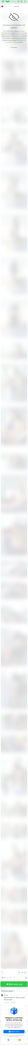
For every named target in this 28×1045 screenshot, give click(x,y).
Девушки (16, 6)
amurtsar (6, 995)
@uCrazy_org (15, 984)
